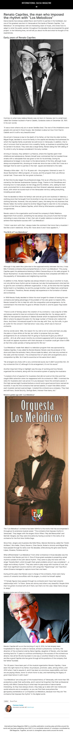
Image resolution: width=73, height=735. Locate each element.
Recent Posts (13, 701)
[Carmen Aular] (8, 708)
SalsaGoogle (30, 707)
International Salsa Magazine (36, 2)
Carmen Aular (18, 705)
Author (6, 701)
